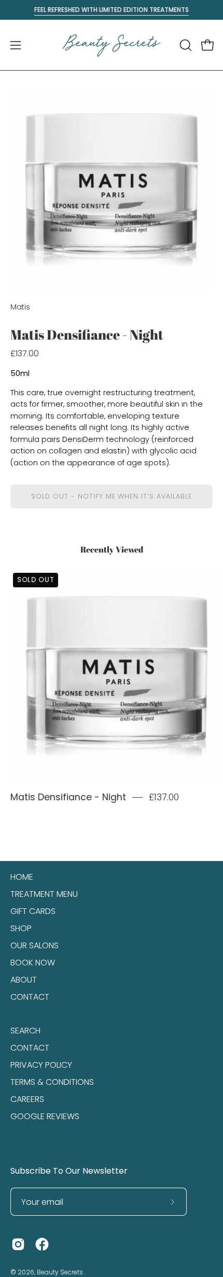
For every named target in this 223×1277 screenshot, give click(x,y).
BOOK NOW (32, 963)
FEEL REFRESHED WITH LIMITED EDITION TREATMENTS (111, 9)
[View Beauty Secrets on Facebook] (42, 1244)
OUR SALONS (34, 945)
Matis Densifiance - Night (68, 797)
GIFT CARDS (32, 911)
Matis (20, 307)
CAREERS (27, 1099)
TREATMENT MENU (44, 894)
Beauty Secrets (61, 1272)
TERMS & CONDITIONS (52, 1082)
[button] (184, 45)
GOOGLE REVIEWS (44, 1116)
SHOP (21, 928)
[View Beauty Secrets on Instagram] (18, 1244)
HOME (21, 877)
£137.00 (164, 797)
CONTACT (29, 997)
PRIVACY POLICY (41, 1065)
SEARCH (25, 1031)
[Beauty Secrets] (111, 45)
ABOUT (23, 980)
